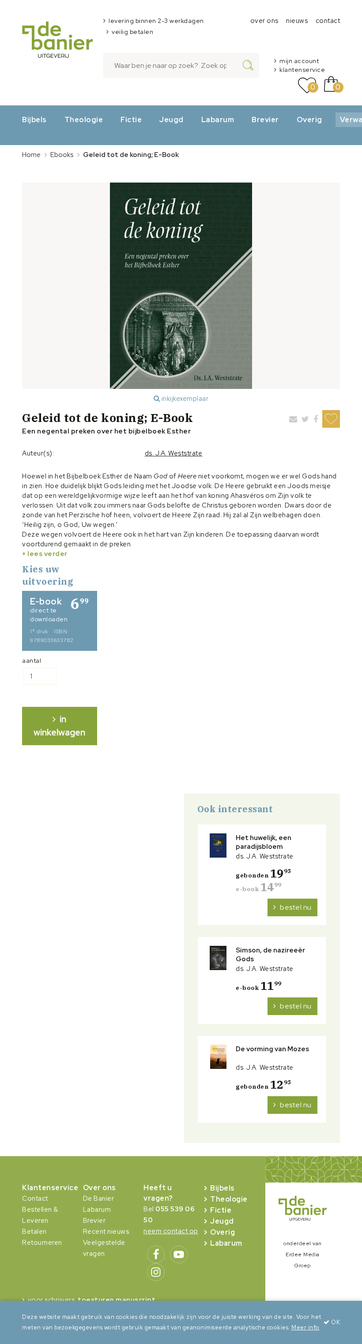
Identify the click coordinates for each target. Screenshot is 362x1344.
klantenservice (302, 70)
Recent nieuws (106, 1231)
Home (31, 154)
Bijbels (34, 119)
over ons (264, 20)
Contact (35, 1198)
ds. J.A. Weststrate (174, 453)
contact (328, 20)
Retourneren (42, 1242)
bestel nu (296, 907)
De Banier (98, 1198)
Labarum (217, 119)
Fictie (131, 119)
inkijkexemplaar (184, 398)
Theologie (83, 119)
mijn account (299, 61)
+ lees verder (45, 553)
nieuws (297, 20)
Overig (309, 119)
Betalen (34, 1231)
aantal (31, 661)
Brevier (265, 119)
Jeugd (171, 119)
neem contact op (170, 1231)
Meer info (305, 1327)
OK (335, 1322)
